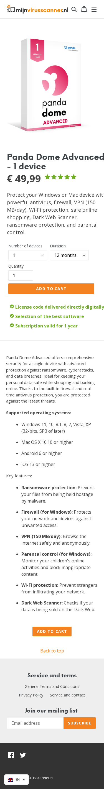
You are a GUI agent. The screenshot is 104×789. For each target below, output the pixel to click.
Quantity (16, 266)
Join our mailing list (51, 711)
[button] (16, 780)
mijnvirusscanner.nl (37, 777)
